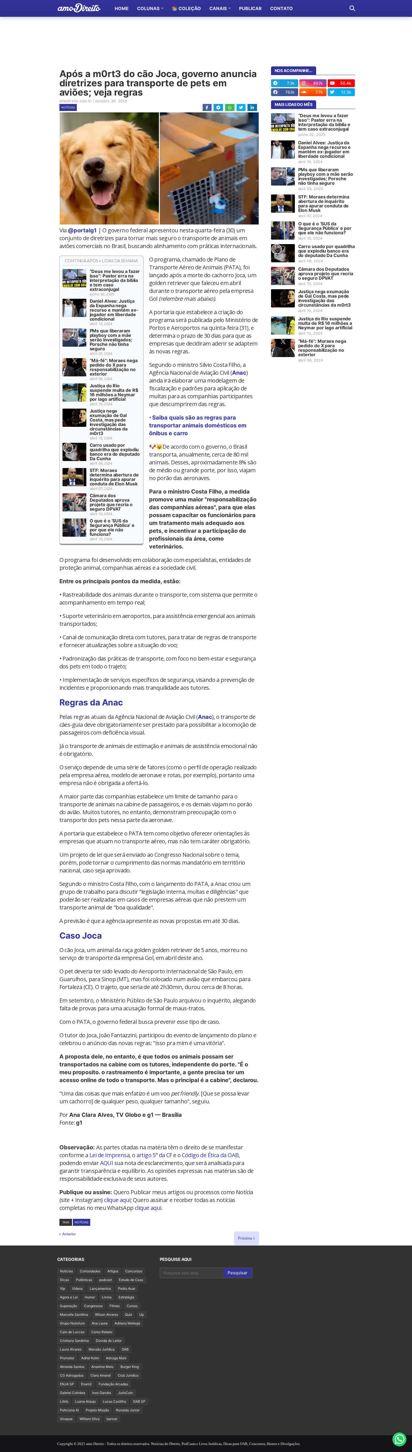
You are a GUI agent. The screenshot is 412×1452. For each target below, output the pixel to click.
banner (112, 1419)
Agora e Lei (69, 1297)
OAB (125, 1349)
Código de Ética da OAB (210, 1155)
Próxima (245, 1238)
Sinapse (66, 1419)
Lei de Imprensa (109, 1155)
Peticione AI (69, 1410)
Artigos (112, 1271)
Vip (62, 1288)
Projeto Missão (97, 1410)
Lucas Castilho (114, 1401)
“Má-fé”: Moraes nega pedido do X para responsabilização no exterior (114, 367)
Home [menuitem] (122, 8)
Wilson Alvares (106, 1314)
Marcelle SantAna (74, 1314)
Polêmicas (84, 1280)
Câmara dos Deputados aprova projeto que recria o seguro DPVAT (111, 502)
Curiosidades (90, 1271)
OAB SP (139, 1401)
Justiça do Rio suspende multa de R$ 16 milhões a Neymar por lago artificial (114, 392)
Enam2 (86, 1384)
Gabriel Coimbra (72, 1393)
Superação (68, 1306)
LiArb (64, 1401)
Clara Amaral (101, 1375)
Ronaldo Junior (128, 1410)
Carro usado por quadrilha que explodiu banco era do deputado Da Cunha (115, 452)
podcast (105, 1280)
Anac (239, 372)
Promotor (67, 1358)
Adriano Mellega (127, 1323)
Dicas (64, 1280)
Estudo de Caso (131, 1280)
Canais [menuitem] (218, 8)
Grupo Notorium (72, 1323)
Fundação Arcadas (113, 1384)
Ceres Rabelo (101, 1332)
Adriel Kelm (90, 1358)
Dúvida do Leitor (109, 1340)
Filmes (115, 1306)
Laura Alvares (71, 1349)
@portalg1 (82, 230)
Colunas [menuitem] (148, 8)
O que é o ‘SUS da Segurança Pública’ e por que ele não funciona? (112, 527)
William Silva (89, 1419)
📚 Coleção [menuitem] (186, 8)
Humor (90, 1297)
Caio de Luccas (72, 1332)
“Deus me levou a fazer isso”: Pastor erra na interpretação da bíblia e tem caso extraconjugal (115, 280)
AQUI (106, 1163)
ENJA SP (67, 1384)
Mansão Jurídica (102, 1349)
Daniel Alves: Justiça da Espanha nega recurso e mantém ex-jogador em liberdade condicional (114, 310)
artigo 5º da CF (154, 1155)
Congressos (93, 1306)
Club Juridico (128, 1375)
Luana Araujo (85, 1401)
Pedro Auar (126, 1288)
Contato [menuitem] (281, 8)
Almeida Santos (72, 1367)
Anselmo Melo (102, 1367)
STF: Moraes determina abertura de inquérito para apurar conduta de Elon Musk (114, 477)
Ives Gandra (101, 1393)
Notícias (68, 107)
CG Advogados (72, 1375)
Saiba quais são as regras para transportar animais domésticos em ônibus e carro (197, 425)
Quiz (128, 1314)
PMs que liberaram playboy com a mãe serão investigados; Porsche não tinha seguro (111, 339)
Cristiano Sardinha (74, 1340)
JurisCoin (125, 1393)
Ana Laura (100, 1323)
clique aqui (117, 1200)
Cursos (132, 1306)
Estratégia (126, 1297)
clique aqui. (149, 1208)
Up (141, 1314)
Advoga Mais (116, 1358)
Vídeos (77, 1288)
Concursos (133, 1271)
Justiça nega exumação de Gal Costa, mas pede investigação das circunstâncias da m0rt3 (109, 422)
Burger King (130, 1367)
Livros (107, 1297)
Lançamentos (100, 1288)
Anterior (69, 1234)
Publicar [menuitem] (250, 8)
